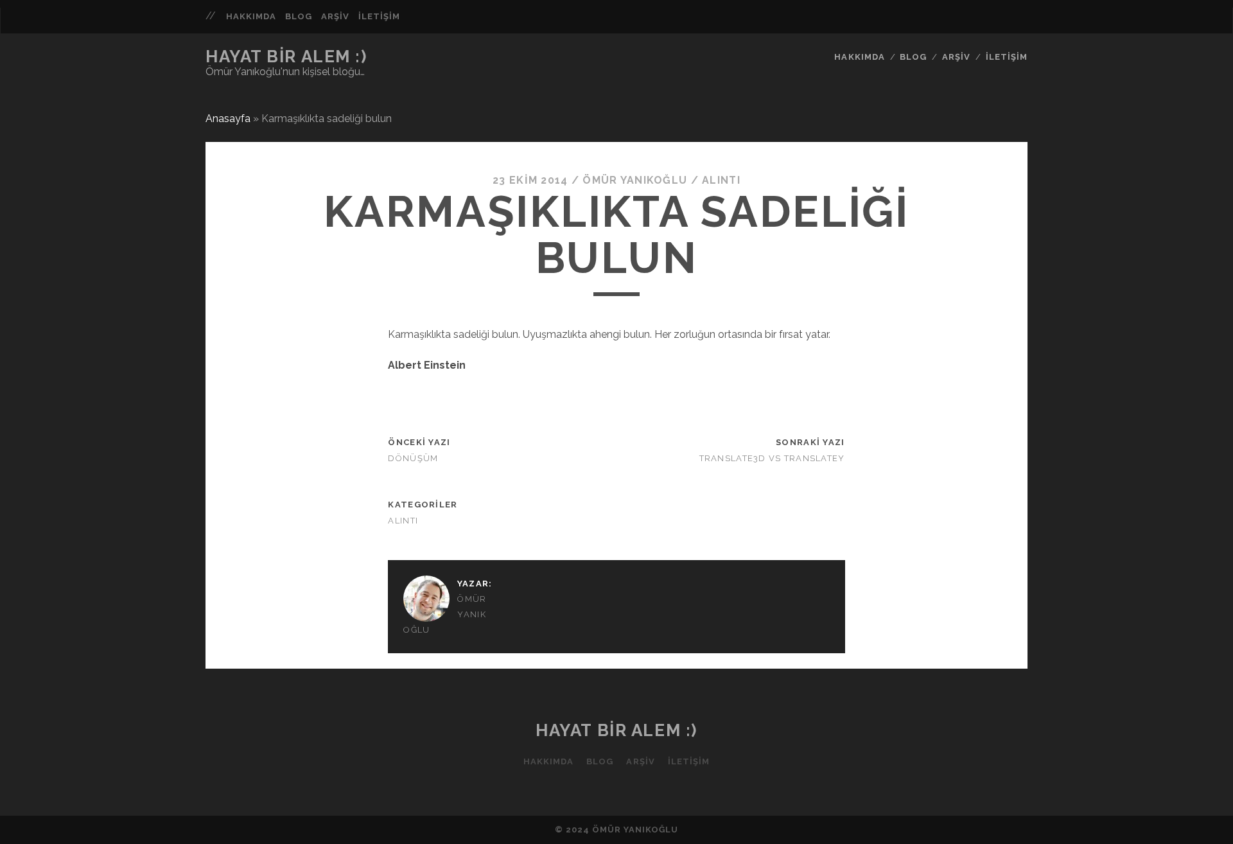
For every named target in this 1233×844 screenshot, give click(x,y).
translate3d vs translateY (772, 458)
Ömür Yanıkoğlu (634, 180)
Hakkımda (251, 16)
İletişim (379, 16)
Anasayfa (228, 118)
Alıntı (721, 180)
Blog (298, 16)
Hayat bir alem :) (286, 56)
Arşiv (335, 16)
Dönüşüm (413, 458)
